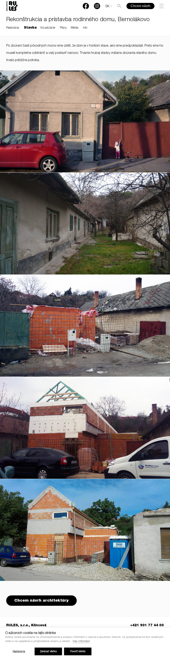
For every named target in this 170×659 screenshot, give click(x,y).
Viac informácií (81, 641)
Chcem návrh (140, 6)
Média (74, 28)
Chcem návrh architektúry (41, 601)
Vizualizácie (47, 28)
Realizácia (12, 28)
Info (85, 28)
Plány (63, 28)
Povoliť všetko (78, 651)
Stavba (30, 28)
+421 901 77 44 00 (147, 625)
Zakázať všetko (48, 651)
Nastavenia (19, 651)
